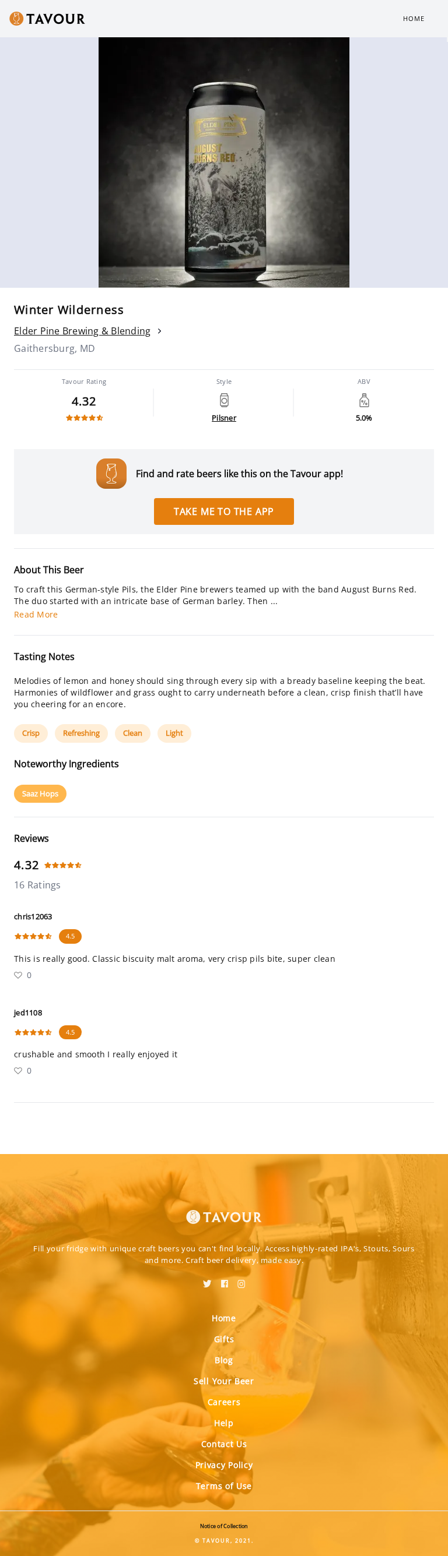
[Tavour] (224, 1210)
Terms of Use (224, 1485)
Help (224, 1422)
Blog (224, 1360)
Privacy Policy (224, 1464)
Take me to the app (224, 511)
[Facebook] (224, 1280)
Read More (36, 614)
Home (414, 18)
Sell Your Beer (224, 1380)
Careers (224, 1401)
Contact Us (224, 1443)
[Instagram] (241, 1280)
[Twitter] (207, 1280)
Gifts (224, 1339)
